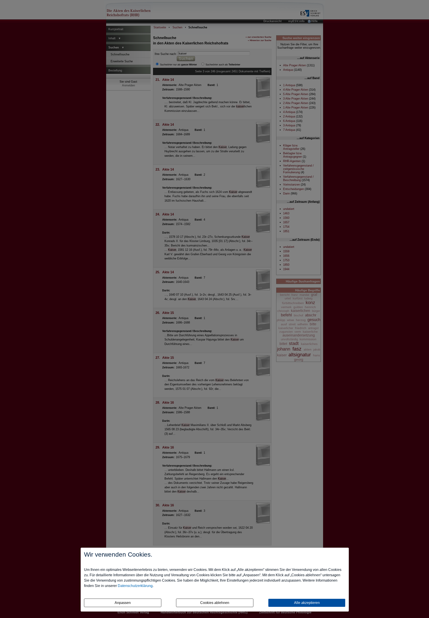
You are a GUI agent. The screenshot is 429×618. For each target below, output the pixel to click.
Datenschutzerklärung (135, 586)
